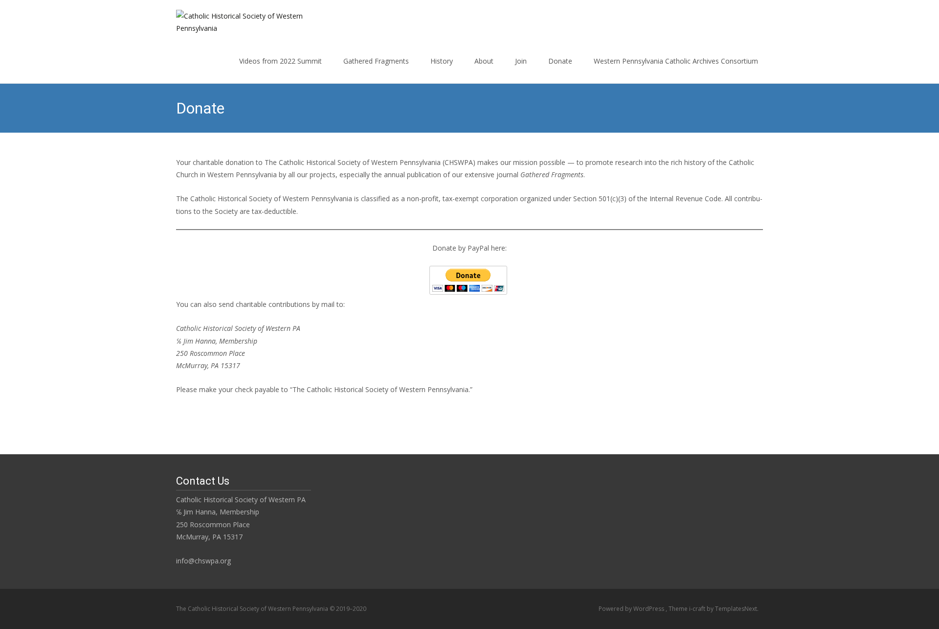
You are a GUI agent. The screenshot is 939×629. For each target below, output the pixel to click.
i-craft (698, 609)
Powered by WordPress (632, 609)
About (483, 61)
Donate (560, 61)
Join (521, 61)
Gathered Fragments (376, 61)
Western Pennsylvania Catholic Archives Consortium (676, 61)
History (441, 61)
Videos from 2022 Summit (280, 61)
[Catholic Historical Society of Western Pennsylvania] (236, 19)
